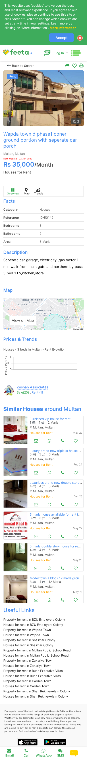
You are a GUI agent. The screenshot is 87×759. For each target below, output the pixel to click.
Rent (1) (37, 392)
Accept (62, 37)
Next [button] (75, 98)
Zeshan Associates (32, 387)
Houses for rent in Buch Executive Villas (32, 676)
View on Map (23, 320)
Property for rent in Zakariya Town (28, 660)
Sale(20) (23, 392)
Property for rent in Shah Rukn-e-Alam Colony (36, 691)
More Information (63, 28)
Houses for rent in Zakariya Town (27, 665)
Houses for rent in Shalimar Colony (28, 645)
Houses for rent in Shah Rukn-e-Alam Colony (35, 696)
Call (26, 755)
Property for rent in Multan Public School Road (37, 650)
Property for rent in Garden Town (27, 681)
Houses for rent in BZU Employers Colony (33, 624)
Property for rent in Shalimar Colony (29, 640)
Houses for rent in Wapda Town (26, 635)
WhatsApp (44, 755)
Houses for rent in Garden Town (26, 686)
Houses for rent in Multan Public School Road (36, 655)
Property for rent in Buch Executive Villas (33, 671)
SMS (60, 755)
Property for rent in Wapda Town (27, 630)
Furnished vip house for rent (50, 419)
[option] (43, 98)
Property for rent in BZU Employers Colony (34, 619)
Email (9, 755)
